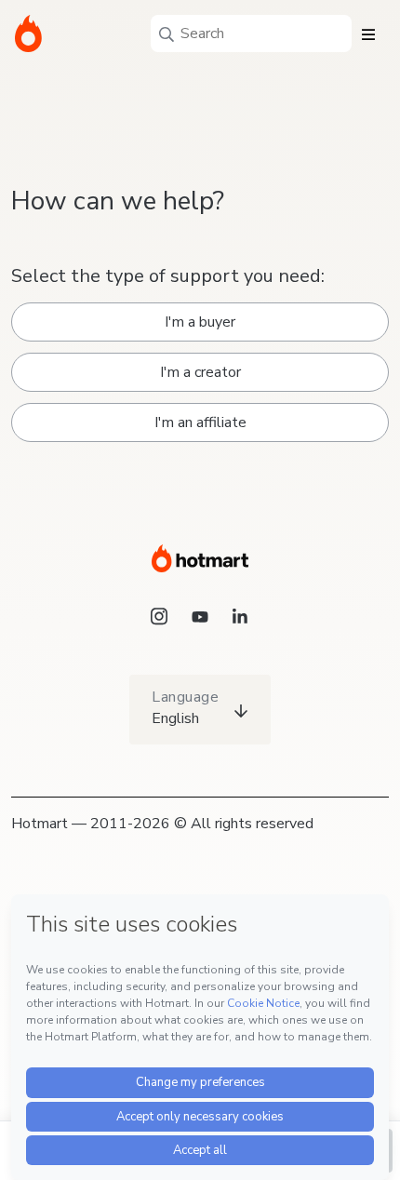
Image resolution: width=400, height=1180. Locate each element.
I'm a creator (200, 372)
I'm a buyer (200, 322)
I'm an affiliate (200, 422)
